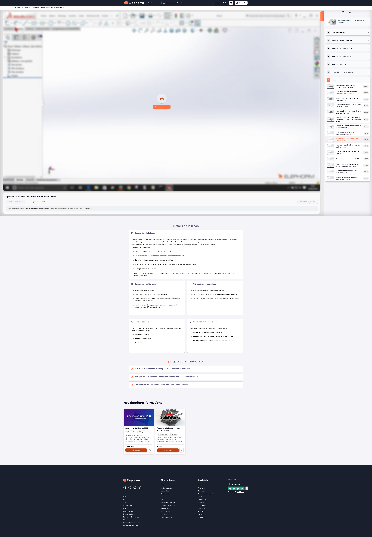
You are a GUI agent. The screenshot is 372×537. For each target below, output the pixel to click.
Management (165, 508)
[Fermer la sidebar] (322, 16)
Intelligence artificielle (168, 505)
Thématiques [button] (168, 480)
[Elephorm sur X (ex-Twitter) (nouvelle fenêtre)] (130, 488)
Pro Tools (201, 511)
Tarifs (225, 3)
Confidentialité (128, 505)
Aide (124, 496)
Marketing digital (166, 517)
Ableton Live (202, 500)
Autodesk (201, 491)
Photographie (165, 511)
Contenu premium (162, 107)
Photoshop (202, 488)
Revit (200, 485)
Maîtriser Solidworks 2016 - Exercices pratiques (48, 7)
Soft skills (164, 514)
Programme (349, 12)
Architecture (165, 491)
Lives (217, 3)
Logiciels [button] (203, 480)
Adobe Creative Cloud (205, 494)
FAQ (124, 499)
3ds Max (201, 514)
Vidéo (162, 500)
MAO (162, 485)
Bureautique (165, 494)
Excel (200, 497)
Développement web (168, 503)
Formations (27, 7)
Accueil (19, 7)
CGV (124, 502)
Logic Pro (201, 508)
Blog (124, 520)
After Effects (202, 505)
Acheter (137, 450)
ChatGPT (201, 517)
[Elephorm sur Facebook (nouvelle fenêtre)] (125, 488)
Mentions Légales (129, 514)
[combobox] (187, 3)
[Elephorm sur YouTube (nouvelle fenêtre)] (135, 488)
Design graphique (167, 488)
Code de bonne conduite (131, 523)
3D (162, 497)
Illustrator (201, 503)
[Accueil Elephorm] (131, 480)
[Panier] (231, 3)
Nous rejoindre (128, 511)
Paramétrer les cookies (131, 517)
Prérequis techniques (130, 526)
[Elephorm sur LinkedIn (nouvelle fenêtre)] (140, 488)
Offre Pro (126, 508)
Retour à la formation (15, 202)
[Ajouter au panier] (150, 450)
